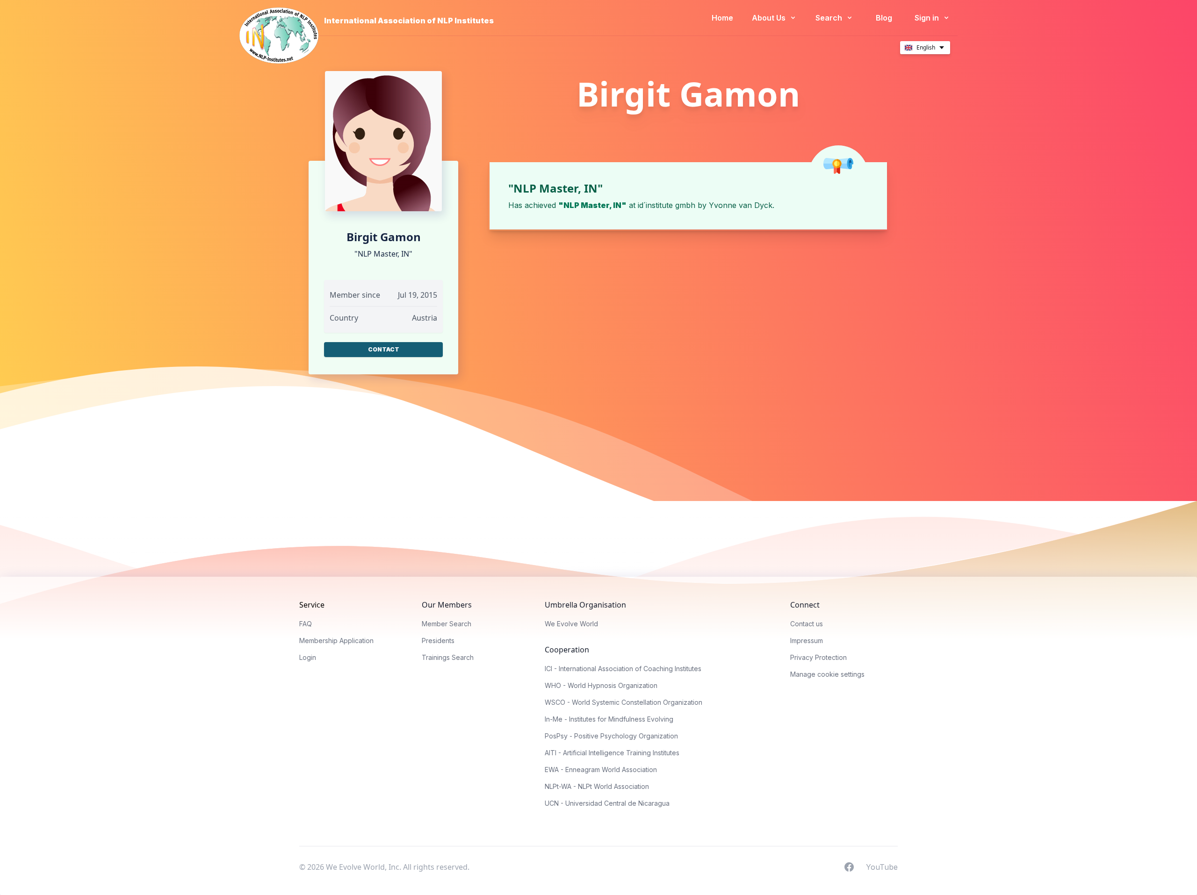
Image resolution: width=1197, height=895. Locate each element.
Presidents (438, 640)
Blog (884, 17)
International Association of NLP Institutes (409, 20)
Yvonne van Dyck (740, 205)
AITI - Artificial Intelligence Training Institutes (612, 753)
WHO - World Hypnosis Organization (601, 685)
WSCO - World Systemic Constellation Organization (623, 702)
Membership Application (336, 640)
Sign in (928, 17)
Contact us (806, 624)
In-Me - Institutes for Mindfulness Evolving (609, 719)
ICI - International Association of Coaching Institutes (623, 669)
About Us (769, 17)
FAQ (305, 624)
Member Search (446, 624)
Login (307, 657)
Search (829, 17)
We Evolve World (571, 624)
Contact (383, 349)
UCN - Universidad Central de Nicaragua (607, 803)
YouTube (882, 866)
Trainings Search (448, 657)
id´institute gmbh (666, 205)
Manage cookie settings (827, 674)
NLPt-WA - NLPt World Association (597, 786)
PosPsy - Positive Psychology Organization (611, 736)
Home (722, 17)
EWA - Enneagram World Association (601, 769)
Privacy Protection (818, 657)
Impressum (806, 640)
